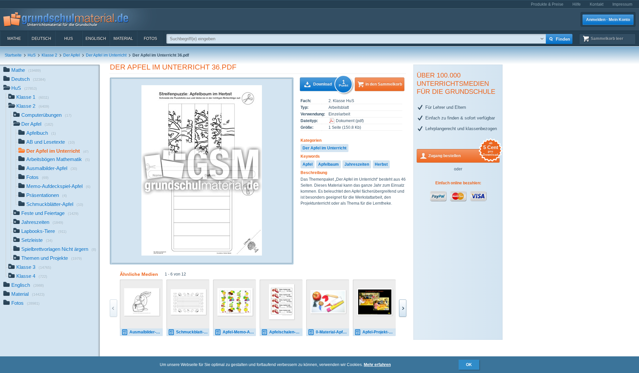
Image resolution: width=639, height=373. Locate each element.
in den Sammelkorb (383, 84)
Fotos (150, 38)
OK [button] (469, 364)
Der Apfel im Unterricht (106, 55)
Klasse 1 (32, 97)
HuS (68, 38)
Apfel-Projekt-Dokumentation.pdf (379, 332)
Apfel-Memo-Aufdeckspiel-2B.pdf (239, 332)
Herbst (381, 164)
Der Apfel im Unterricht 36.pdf (173, 67)
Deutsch (41, 38)
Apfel (308, 164)
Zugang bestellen (463, 153)
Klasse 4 (31, 276)
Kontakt (596, 4)
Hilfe (576, 4)
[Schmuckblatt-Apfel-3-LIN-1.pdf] (188, 302)
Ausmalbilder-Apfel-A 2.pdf (146, 332)
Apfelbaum (328, 164)
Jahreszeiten (356, 164)
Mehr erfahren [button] (377, 364)
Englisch (96, 38)
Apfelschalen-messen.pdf (286, 332)
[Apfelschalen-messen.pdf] (282, 301)
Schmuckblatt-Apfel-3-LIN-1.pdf (192, 332)
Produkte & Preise (547, 4)
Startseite (13, 55)
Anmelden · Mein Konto (608, 19)
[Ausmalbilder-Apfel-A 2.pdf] (141, 302)
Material (123, 38)
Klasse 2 (49, 55)
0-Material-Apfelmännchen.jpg (332, 332)
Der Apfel (71, 55)
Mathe (14, 38)
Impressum (622, 4)
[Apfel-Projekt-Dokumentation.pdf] (374, 301)
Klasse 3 (33, 267)
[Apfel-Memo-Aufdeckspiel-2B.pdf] (235, 302)
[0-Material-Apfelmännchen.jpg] (328, 301)
